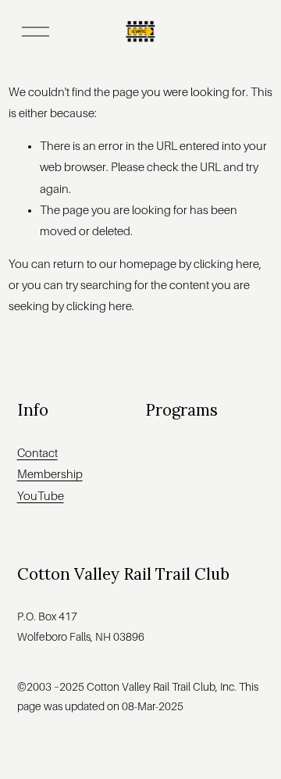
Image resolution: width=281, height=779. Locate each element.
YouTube (40, 496)
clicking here (226, 264)
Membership (50, 474)
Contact (37, 453)
